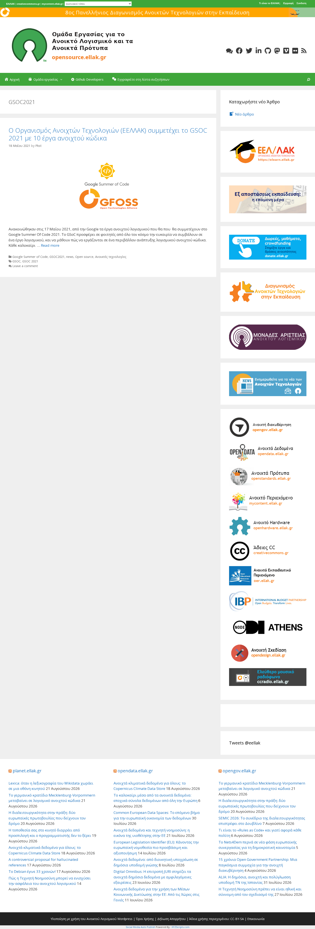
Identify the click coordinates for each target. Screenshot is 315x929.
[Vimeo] (286, 50)
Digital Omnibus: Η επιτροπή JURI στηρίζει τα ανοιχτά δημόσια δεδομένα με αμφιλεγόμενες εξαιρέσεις (153, 877)
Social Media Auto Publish (140, 927)
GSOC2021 (57, 257)
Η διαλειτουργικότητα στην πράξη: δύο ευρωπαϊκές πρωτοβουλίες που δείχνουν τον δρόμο (47, 818)
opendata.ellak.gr (135, 771)
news (70, 257)
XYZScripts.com (180, 927)
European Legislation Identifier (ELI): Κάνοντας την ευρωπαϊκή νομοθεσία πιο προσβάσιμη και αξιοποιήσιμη (156, 847)
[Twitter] (249, 50)
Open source (84, 257)
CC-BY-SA (237, 919)
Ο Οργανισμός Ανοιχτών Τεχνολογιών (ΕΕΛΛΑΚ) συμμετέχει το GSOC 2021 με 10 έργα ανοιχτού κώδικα (108, 134)
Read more (50, 245)
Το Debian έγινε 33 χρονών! (32, 871)
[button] (62, 79)
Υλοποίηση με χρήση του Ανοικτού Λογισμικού (84, 919)
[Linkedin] (258, 50)
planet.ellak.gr (27, 771)
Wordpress (124, 919)
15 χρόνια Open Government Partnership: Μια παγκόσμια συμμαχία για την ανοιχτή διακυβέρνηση (258, 865)
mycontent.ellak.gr (52, 4)
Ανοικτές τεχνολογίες (110, 257)
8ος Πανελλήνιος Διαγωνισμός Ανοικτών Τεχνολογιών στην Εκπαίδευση (157, 12)
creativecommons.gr (28, 4)
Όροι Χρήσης (145, 919)
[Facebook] (239, 50)
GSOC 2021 (30, 261)
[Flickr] (295, 50)
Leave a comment (25, 266)
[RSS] (303, 50)
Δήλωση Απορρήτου (171, 919)
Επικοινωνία (255, 919)
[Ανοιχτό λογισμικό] (73, 44)
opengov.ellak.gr (239, 771)
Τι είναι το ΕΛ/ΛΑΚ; (269, 3)
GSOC (16, 261)
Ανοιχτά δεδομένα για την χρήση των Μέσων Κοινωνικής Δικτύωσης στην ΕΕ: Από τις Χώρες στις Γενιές (157, 894)
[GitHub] (268, 50)
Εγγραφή (288, 3)
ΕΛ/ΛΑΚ (10, 4)
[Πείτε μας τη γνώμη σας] (229, 50)
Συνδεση (301, 3)
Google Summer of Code (30, 257)
